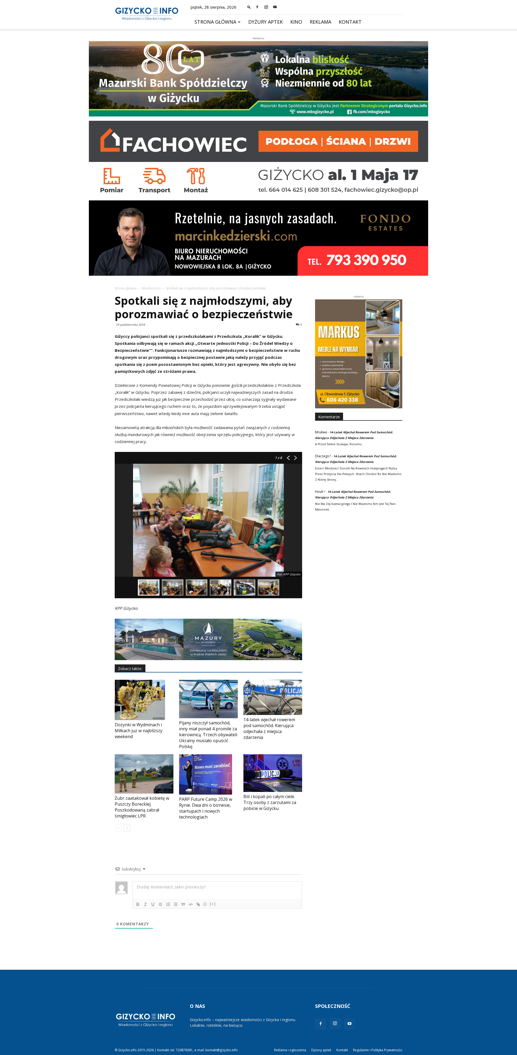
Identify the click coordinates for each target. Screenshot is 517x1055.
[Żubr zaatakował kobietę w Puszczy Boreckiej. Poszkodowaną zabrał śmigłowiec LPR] (144, 774)
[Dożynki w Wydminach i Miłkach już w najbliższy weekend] (144, 700)
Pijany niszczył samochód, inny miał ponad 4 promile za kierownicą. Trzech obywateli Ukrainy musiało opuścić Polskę (208, 734)
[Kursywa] (145, 904)
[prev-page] (118, 828)
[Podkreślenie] (153, 904)
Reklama (320, 22)
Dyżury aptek (265, 22)
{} (205, 904)
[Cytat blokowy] (183, 904)
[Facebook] (257, 7)
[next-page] (126, 828)
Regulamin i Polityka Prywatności (377, 1050)
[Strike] (160, 904)
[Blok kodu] (190, 904)
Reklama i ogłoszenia (290, 1050)
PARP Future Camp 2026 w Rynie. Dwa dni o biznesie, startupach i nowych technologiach (205, 808)
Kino (296, 22)
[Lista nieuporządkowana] (175, 904)
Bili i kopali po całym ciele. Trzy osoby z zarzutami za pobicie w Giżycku (269, 802)
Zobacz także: (130, 668)
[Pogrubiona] (138, 904)
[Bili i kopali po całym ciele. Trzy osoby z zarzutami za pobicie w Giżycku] (272, 773)
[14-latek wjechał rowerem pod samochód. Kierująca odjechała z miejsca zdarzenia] (272, 697)
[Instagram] (266, 7)
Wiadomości (151, 288)
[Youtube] (275, 7)
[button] (249, 7)
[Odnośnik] (198, 904)
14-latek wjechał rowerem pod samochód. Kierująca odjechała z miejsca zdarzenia (269, 728)
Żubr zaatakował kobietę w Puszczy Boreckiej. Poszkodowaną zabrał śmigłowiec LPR (142, 807)
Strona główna (215, 22)
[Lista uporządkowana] (168, 904)
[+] (213, 904)
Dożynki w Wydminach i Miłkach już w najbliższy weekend (138, 730)
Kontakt (350, 22)
